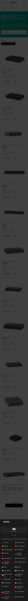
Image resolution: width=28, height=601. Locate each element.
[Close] (26, 521)
